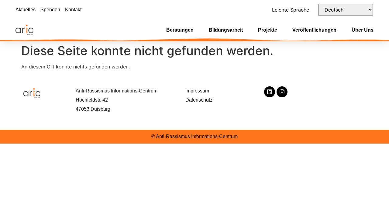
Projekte (267, 30)
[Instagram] (282, 91)
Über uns (363, 30)
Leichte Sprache (290, 10)
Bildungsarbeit (226, 30)
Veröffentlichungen (314, 30)
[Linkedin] (269, 91)
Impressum (197, 90)
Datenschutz (198, 100)
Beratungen (180, 30)
